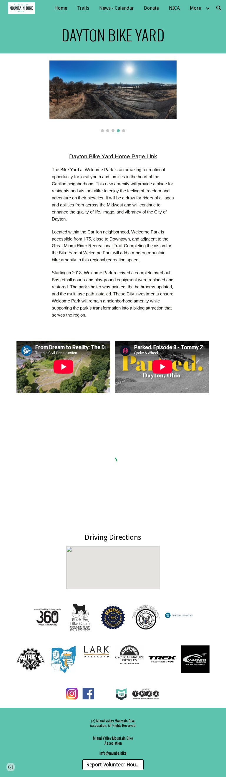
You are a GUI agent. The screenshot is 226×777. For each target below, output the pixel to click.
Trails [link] (83, 8)
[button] (219, 8)
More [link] (195, 8)
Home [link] (60, 8)
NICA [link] (174, 8)
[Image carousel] (112, 96)
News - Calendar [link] (116, 8)
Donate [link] (151, 8)
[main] (112, 34)
